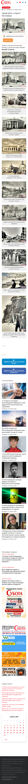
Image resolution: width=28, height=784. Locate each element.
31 (4, 735)
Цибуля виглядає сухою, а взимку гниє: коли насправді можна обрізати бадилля (12, 582)
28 (17, 733)
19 (11, 730)
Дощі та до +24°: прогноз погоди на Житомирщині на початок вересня (12, 709)
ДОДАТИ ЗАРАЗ (8, 40)
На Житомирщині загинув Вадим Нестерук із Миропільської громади (11, 482)
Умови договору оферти (9, 777)
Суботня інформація (8, 554)
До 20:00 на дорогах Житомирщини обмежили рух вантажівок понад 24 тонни (13, 430)
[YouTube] (20, 2)
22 (20, 730)
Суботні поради (6, 579)
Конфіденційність (7, 779)
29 (20, 733)
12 (11, 728)
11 (7, 728)
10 (4, 728)
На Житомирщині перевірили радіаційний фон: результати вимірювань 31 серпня (13, 507)
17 (4, 730)
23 (23, 730)
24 (4, 733)
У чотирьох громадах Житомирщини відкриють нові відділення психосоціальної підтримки (13, 404)
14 (17, 728)
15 (20, 728)
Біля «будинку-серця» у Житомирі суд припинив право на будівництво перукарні (13, 571)
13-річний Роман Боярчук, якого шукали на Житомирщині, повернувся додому (14, 456)
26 (11, 733)
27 (14, 733)
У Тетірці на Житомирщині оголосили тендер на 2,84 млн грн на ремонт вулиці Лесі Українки (13, 559)
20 (14, 730)
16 (23, 728)
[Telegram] (25, 2)
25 (7, 733)
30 (23, 733)
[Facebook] (23, 2)
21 (17, 730)
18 (7, 730)
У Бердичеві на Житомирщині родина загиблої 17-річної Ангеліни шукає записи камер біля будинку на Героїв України (13, 534)
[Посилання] (6, 2)
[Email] (17, 2)
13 (14, 728)
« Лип (5, 739)
